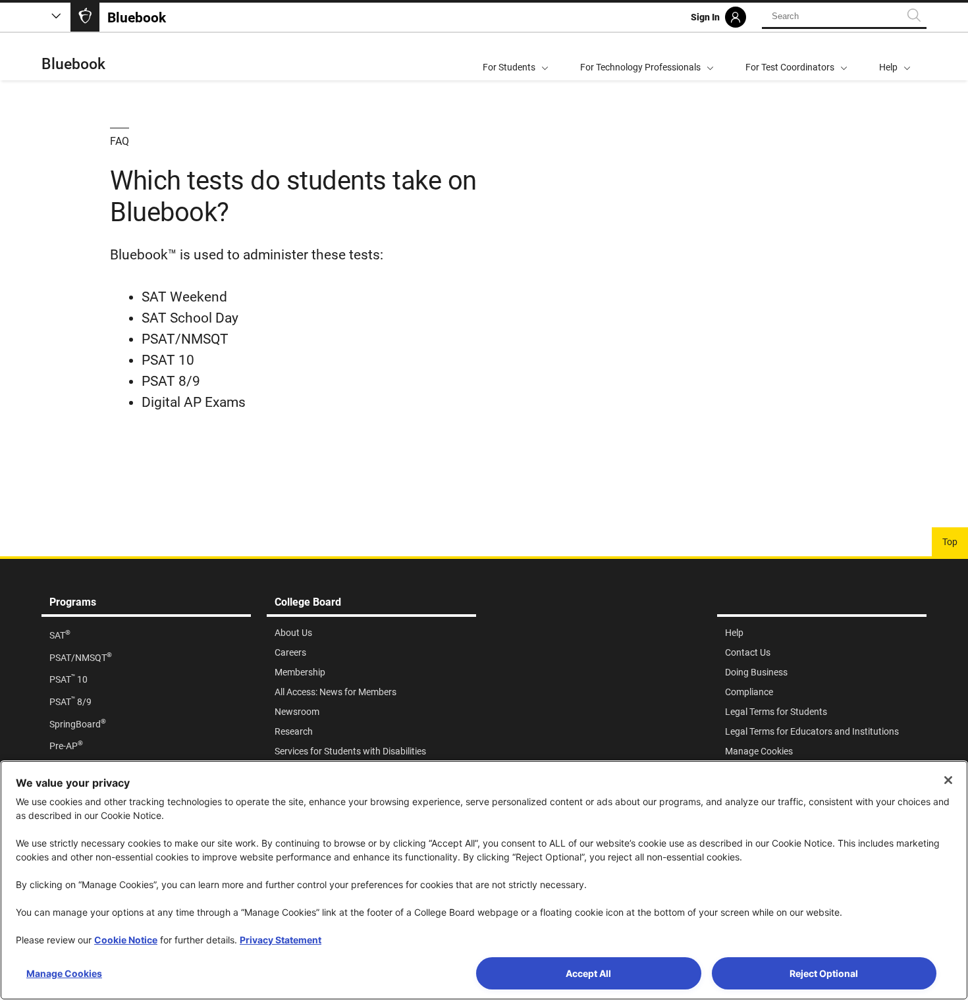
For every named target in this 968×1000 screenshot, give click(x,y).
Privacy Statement (280, 939)
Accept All (588, 973)
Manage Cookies (64, 973)
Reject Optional (824, 973)
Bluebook (73, 64)
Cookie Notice (125, 939)
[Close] (948, 780)
